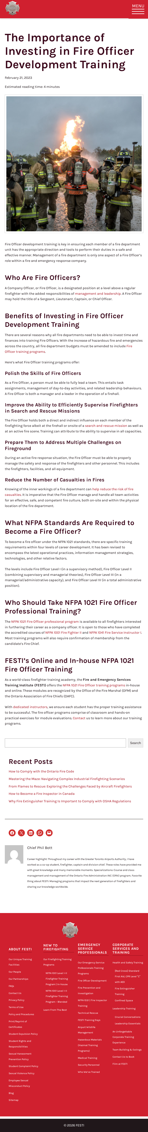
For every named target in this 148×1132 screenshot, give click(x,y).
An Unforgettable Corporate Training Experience (123, 1037)
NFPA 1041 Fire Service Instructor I (115, 632)
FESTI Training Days (89, 1020)
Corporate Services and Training (126, 949)
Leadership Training (124, 1008)
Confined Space (124, 1000)
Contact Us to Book (123, 1056)
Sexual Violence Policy (21, 1073)
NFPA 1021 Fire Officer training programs (94, 685)
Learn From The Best (55, 1009)
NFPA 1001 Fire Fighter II (63, 632)
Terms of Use (16, 1007)
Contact (79, 718)
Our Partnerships (18, 978)
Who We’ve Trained (89, 1071)
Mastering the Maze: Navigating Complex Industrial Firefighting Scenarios (67, 779)
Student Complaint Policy (23, 1066)
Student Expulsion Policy (23, 1033)
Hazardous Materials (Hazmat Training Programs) (90, 1045)
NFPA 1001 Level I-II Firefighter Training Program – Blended (57, 996)
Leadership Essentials (127, 1023)
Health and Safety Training (128, 962)
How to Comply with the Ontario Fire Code (41, 771)
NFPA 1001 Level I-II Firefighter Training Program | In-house (57, 979)
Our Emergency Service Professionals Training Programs (91, 968)
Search (135, 743)
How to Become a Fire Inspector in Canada (42, 794)
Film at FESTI (120, 1063)
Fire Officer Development (92, 980)
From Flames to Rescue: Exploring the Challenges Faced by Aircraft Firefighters (70, 786)
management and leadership (98, 293)
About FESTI (20, 949)
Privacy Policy (16, 1000)
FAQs (11, 986)
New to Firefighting (55, 947)
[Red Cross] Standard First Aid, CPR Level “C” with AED (127, 976)
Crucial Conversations (127, 1016)
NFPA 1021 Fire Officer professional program (45, 621)
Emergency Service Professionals (92, 949)
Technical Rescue (88, 1012)
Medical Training (87, 1057)
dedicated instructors (30, 707)
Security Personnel (89, 1064)
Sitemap (13, 1100)
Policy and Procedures (21, 1014)
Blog (11, 1093)
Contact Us (15, 993)
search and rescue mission (106, 426)
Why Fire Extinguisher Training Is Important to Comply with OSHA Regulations (70, 801)
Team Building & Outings (127, 1049)
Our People (15, 971)
